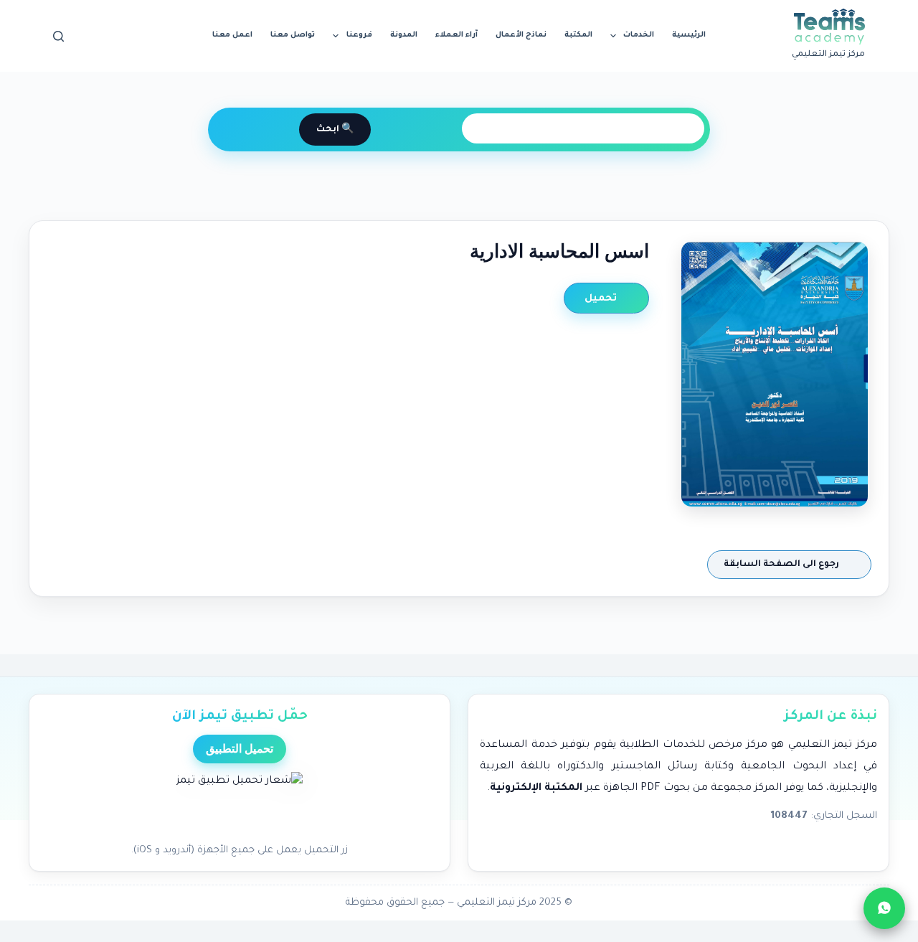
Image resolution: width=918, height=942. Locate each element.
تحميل (602, 298)
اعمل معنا (232, 35)
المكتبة (578, 35)
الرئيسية (689, 35)
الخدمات (638, 35)
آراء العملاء (456, 35)
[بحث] (58, 36)
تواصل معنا (292, 35)
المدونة (403, 35)
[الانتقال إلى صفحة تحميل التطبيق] (239, 803)
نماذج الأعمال (521, 35)
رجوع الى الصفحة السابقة (782, 565)
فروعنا (359, 35)
